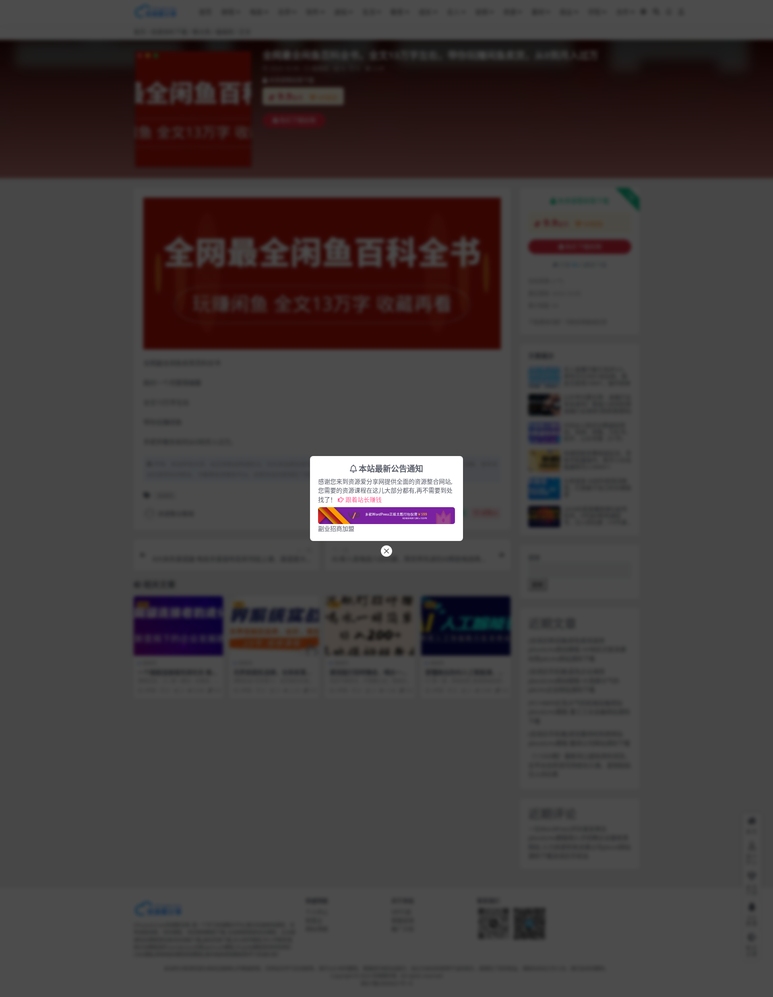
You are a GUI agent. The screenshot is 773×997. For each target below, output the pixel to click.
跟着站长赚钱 (363, 499)
